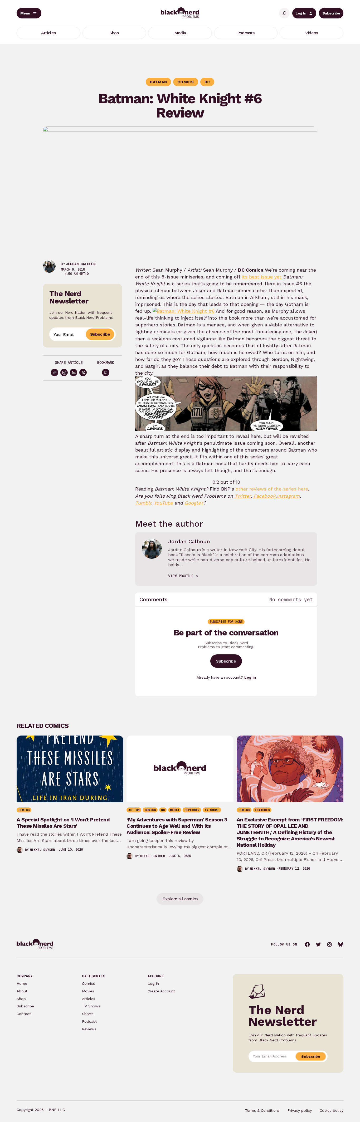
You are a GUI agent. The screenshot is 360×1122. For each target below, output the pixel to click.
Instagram (288, 496)
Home (22, 983)
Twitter (243, 496)
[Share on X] (83, 372)
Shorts (88, 1014)
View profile (180, 576)
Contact (24, 1014)
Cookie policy (331, 1110)
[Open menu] (29, 13)
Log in (250, 677)
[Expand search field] (284, 13)
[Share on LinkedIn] (73, 372)
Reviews (89, 1029)
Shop (21, 999)
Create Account (161, 991)
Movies (88, 991)
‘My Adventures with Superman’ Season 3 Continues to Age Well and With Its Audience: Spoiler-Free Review (177, 825)
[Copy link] (54, 372)
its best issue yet (261, 277)
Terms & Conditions (262, 1110)
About (22, 991)
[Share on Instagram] (64, 372)
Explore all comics (179, 898)
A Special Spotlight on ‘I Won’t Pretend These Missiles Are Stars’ (63, 822)
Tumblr (143, 503)
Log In (300, 13)
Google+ (193, 503)
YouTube (163, 503)
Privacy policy (300, 1110)
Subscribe (331, 13)
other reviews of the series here (272, 489)
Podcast (89, 1021)
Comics (88, 983)
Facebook (264, 496)
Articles (88, 999)
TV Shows (91, 1006)
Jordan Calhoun (80, 264)
